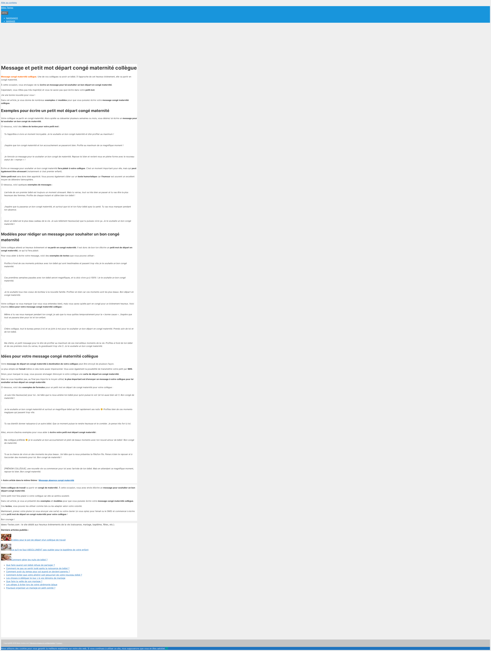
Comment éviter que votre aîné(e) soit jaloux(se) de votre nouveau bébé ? (44, 575)
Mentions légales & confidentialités (42, 643)
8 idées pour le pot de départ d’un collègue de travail (38, 540)
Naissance (12, 18)
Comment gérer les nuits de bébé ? (29, 559)
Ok (166, 648)
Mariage (10, 21)
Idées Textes (7, 7)
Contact (59, 643)
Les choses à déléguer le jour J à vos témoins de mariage (35, 578)
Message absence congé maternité (56, 480)
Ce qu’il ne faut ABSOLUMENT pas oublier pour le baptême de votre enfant (49, 549)
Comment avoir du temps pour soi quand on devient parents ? (38, 571)
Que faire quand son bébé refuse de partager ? (30, 565)
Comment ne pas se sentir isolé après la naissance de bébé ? (37, 568)
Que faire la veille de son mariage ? (24, 581)
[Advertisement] (245, 43)
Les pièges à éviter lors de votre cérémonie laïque (31, 584)
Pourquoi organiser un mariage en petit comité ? (30, 588)
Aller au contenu (9, 2)
